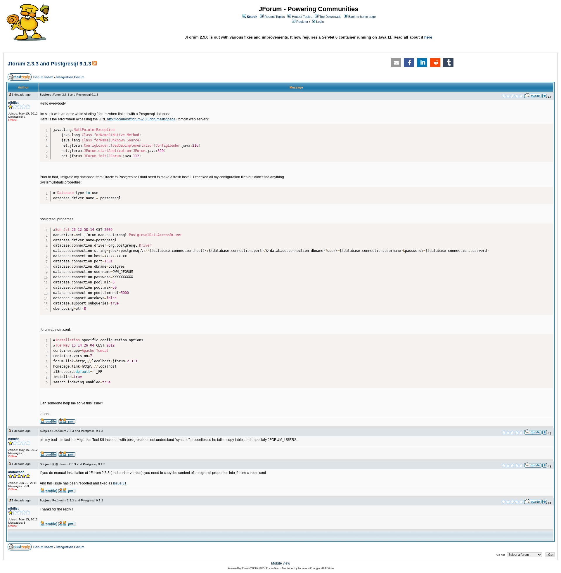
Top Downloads (330, 16)
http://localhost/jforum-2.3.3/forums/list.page (141, 119)
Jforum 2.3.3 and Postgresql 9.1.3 (49, 64)
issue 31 (120, 483)
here (428, 37)
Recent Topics (274, 16)
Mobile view (280, 563)
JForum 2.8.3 (248, 568)
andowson (16, 472)
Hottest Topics (302, 16)
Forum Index (43, 77)
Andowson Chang (307, 568)
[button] (396, 62)
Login (320, 21)
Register (302, 21)
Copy (547, 126)
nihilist (13, 102)
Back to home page (362, 16)
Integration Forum (70, 77)
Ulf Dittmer (328, 568)
